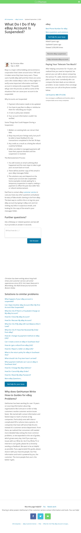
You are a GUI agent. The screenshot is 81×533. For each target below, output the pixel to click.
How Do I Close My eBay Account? (17, 317)
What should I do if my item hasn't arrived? (21, 358)
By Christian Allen (17, 63)
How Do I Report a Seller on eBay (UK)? (19, 349)
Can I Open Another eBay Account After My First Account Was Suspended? (22, 306)
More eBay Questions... (13, 378)
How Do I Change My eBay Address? (18, 368)
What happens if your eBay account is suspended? (19, 300)
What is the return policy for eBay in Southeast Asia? (22, 353)
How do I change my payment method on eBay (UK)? (22, 337)
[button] (79, 2)
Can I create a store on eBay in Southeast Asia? (22, 342)
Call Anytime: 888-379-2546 (56, 95)
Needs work (51, 507)
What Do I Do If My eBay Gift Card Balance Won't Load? (22, 325)
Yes (44, 507)
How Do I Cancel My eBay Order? (17, 371)
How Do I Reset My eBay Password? (18, 375)
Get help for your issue (15, 384)
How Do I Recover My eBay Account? (18, 320)
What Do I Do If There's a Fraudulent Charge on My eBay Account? (22, 312)
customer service (29, 192)
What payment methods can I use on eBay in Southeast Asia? (21, 363)
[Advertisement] (23, 48)
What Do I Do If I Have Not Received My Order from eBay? (21, 331)
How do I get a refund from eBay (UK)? (19, 345)
